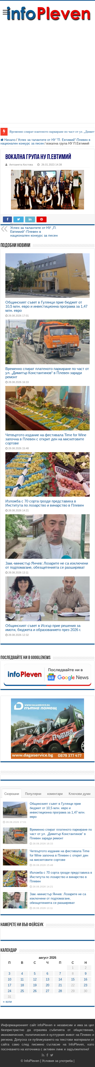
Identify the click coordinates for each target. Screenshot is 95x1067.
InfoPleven (31, 1061)
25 (22, 991)
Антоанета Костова (21, 164)
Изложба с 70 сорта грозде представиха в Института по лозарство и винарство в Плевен (44, 503)
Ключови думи (79, 794)
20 (47, 985)
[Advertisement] (47, 76)
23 (85, 985)
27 (47, 991)
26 (35, 991)
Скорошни (11, 794)
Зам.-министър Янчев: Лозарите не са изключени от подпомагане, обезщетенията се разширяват (46, 565)
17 (9, 985)
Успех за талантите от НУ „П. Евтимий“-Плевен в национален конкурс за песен (34, 230)
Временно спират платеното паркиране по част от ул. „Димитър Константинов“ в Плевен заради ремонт (47, 373)
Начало (9, 140)
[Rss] (43, 1055)
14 (60, 979)
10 (9, 979)
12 (35, 979)
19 (35, 985)
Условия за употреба (57, 1061)
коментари (55, 794)
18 (22, 985)
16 (85, 979)
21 (60, 985)
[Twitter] (52, 1055)
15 (73, 979)
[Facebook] (47, 1055)
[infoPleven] (47, 14)
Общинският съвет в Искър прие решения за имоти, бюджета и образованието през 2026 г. (43, 628)
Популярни (33, 794)
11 (22, 979)
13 (47, 979)
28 (60, 991)
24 (9, 991)
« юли (7, 1001)
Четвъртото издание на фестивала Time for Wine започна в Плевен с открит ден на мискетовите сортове (45, 439)
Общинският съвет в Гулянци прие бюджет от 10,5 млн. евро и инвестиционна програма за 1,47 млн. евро (46, 306)
